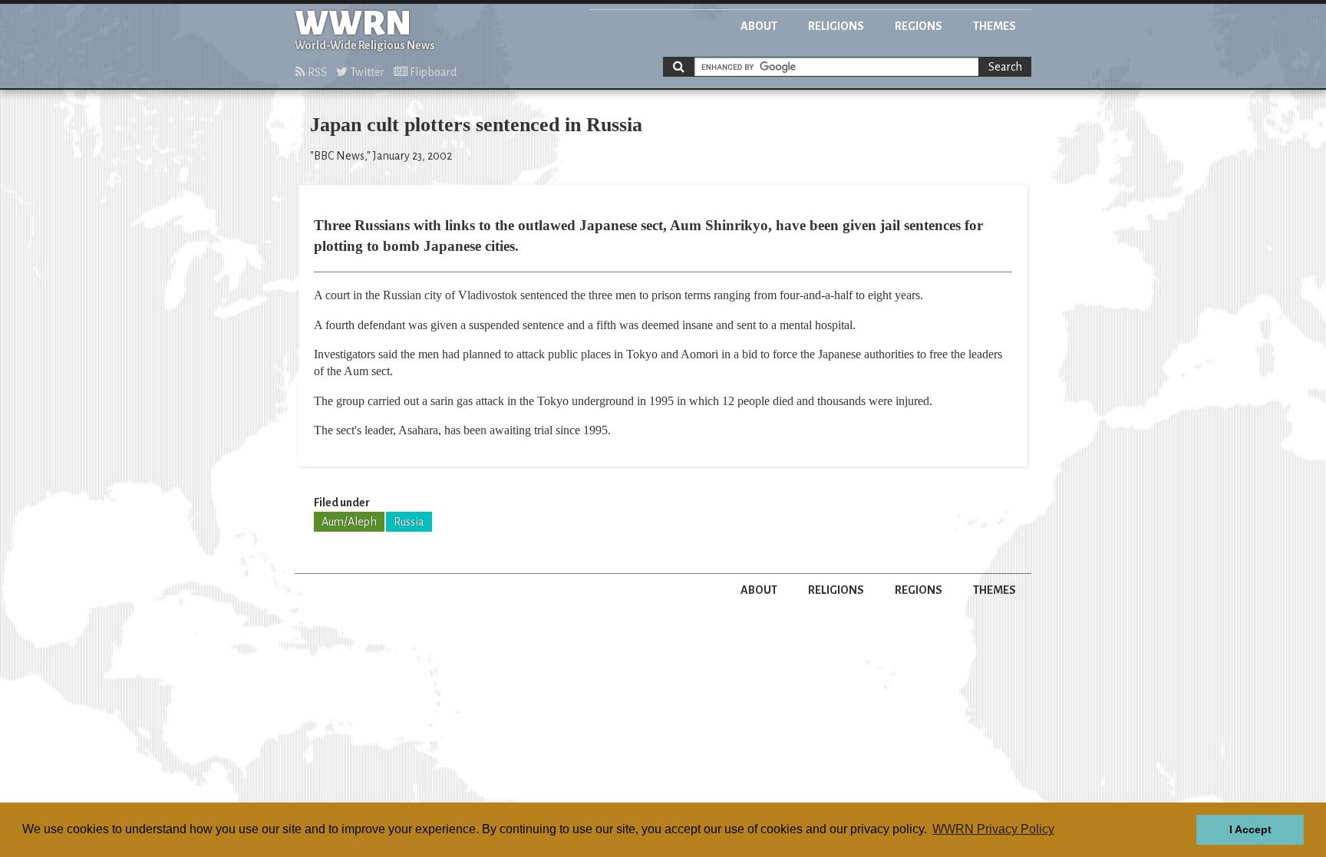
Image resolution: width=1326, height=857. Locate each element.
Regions (918, 26)
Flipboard (432, 72)
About (759, 26)
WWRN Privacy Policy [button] (993, 829)
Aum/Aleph (349, 522)
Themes (994, 26)
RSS (316, 72)
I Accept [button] (1250, 829)
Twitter (366, 72)
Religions (836, 26)
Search (1005, 67)
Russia (409, 522)
